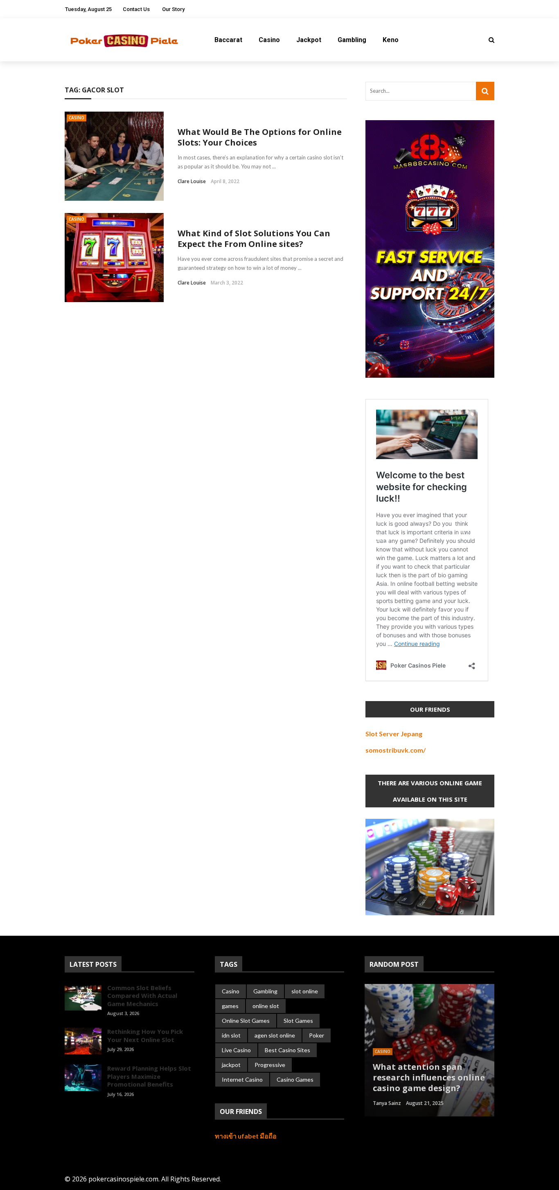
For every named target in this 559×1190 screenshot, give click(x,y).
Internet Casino (242, 1079)
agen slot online (275, 1035)
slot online (304, 991)
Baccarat (228, 40)
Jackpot (308, 40)
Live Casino (236, 1050)
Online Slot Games (246, 1020)
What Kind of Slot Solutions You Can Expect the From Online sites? (254, 238)
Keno (391, 40)
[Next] (85, 1112)
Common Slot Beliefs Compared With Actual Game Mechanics (142, 996)
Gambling (352, 40)
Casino (269, 40)
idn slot (231, 1035)
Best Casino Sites (287, 1050)
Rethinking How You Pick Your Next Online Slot (145, 1035)
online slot (265, 1005)
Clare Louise (192, 181)
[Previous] (71, 1112)
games (230, 1005)
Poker (316, 1035)
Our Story (173, 9)
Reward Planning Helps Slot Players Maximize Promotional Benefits (149, 1076)
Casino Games (295, 1079)
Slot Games (298, 1020)
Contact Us (136, 9)
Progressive (270, 1064)
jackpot (231, 1064)
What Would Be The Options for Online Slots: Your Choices (260, 137)
